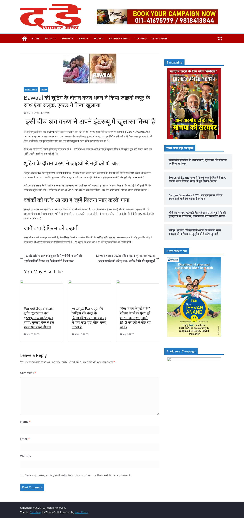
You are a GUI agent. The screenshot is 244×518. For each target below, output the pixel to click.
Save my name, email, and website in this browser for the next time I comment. (78, 475)
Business (67, 38)
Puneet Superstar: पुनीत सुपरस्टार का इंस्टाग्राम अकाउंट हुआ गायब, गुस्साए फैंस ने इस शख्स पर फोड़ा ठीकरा (39, 317)
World (98, 38)
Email (25, 439)
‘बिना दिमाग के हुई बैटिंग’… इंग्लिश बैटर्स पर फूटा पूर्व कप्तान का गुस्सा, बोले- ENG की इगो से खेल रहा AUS (136, 317)
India (48, 38)
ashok (46, 112)
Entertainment (119, 38)
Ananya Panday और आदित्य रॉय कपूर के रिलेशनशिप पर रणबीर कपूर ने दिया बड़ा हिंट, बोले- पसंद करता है (89, 317)
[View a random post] (219, 38)
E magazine (159, 38)
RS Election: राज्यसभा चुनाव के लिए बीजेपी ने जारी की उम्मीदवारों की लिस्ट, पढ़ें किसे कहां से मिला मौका (53, 258)
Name (25, 422)
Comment (28, 373)
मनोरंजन (44, 89)
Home (35, 38)
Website (25, 456)
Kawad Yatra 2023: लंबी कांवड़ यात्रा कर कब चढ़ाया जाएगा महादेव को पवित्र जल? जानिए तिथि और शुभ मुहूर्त (125, 258)
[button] (54, 38)
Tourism (141, 38)
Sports (83, 38)
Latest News (31, 89)
